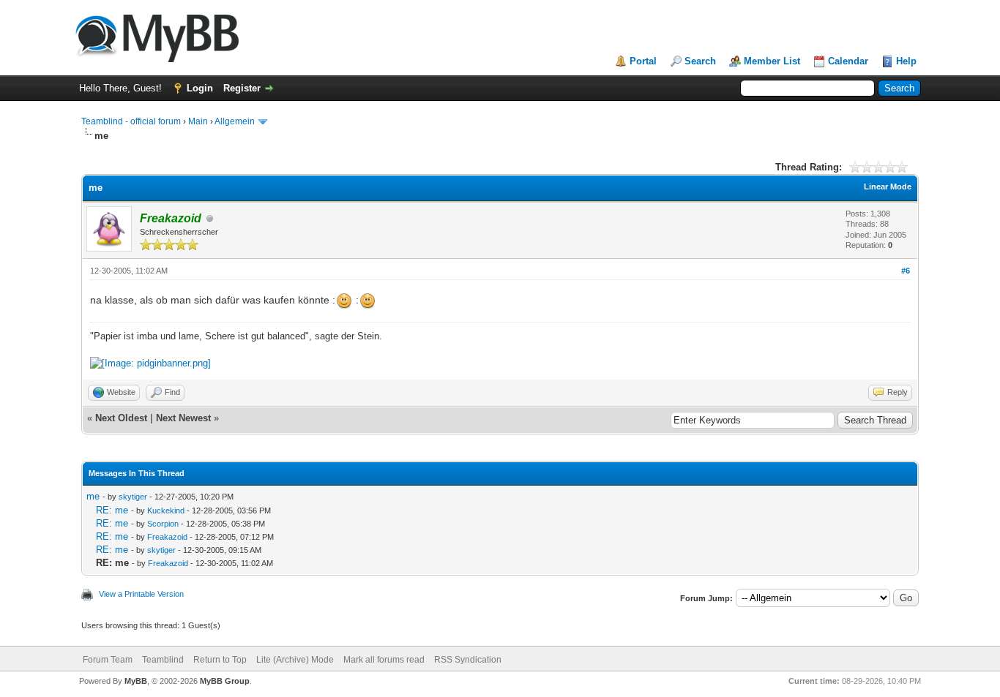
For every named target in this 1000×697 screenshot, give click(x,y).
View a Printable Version (141, 593)
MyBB (135, 681)
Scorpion (163, 523)
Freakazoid (167, 536)
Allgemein (234, 121)
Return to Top (220, 660)
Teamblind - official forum (131, 121)
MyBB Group (225, 681)
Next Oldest (121, 417)
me (93, 496)
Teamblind (163, 660)
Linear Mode (887, 186)
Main (198, 121)
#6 (905, 270)
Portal (643, 61)
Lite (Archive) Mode (295, 660)
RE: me (112, 510)
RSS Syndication (467, 660)
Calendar (848, 61)
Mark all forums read (384, 660)
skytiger (133, 496)
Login (200, 88)
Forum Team (108, 660)
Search (700, 61)
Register (242, 88)
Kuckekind (165, 510)
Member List (772, 61)
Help (906, 61)
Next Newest (183, 417)
